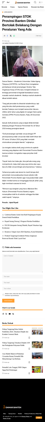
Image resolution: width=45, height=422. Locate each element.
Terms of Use (6, 418)
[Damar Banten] (22, 2)
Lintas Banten (8, 12)
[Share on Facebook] (7, 36)
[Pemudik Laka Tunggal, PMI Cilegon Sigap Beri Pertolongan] (37, 369)
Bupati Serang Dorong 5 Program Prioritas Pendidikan (22, 221)
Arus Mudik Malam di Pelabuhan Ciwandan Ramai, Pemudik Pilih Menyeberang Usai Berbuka (13, 356)
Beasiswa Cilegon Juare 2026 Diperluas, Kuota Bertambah (23, 232)
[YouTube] (9, 314)
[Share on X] (10, 36)
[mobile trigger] (4, 2)
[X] (6, 314)
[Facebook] (3, 314)
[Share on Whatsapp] (14, 36)
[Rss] (13, 314)
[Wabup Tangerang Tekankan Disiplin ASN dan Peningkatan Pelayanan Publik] (37, 344)
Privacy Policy (25, 416)
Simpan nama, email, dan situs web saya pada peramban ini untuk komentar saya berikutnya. (22, 294)
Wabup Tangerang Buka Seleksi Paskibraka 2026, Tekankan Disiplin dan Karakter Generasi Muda (15, 331)
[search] (35, 2)
